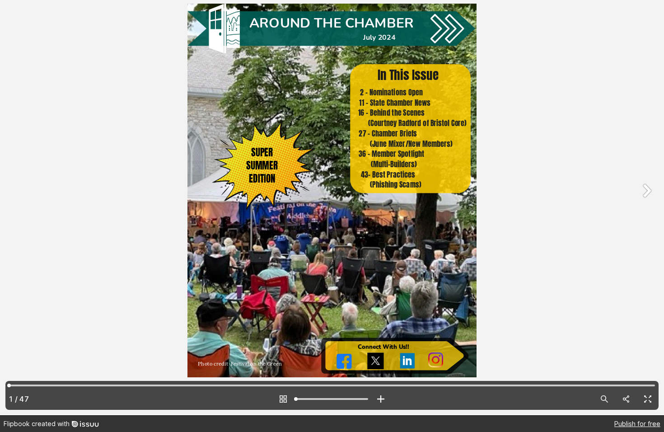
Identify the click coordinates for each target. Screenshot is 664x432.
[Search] (604, 399)
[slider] (332, 399)
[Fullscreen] (648, 399)
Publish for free (637, 423)
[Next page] (646, 207)
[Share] (626, 399)
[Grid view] (283, 399)
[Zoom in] (381, 399)
